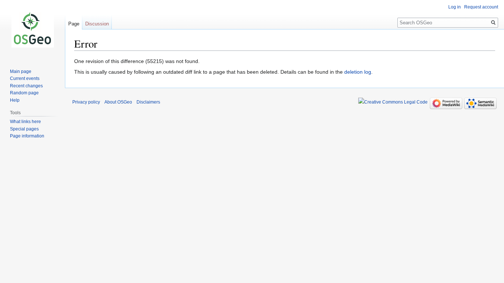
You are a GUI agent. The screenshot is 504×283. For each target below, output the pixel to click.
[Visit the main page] (32, 29)
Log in (454, 7)
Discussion (97, 24)
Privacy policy (86, 102)
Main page (20, 71)
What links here (25, 121)
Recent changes (26, 85)
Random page (24, 92)
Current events (24, 78)
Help (15, 100)
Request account (481, 7)
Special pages (24, 129)
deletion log (357, 72)
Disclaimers (148, 102)
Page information (27, 136)
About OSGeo (118, 102)
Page (73, 24)
